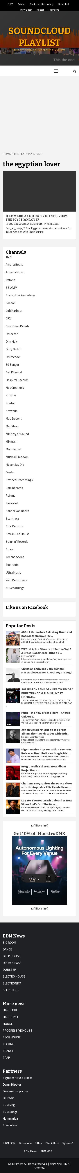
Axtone (21, 3)
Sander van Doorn (17, 511)
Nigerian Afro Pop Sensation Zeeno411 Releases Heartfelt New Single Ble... (47, 751)
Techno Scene (15, 557)
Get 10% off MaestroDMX (39, 833)
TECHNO (8, 1044)
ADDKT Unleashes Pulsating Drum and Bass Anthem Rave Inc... (46, 634)
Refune (10, 496)
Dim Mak (11, 342)
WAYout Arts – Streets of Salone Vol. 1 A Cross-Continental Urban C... (46, 651)
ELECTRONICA (12, 983)
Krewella (11, 411)
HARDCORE (10, 1010)
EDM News (30, 1151)
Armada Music (15, 272)
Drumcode (13, 357)
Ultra (38, 1143)
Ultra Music (13, 573)
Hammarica (10, 1118)
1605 (10, 3)
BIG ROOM (9, 943)
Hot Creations (15, 388)
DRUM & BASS (12, 963)
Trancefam (10, 1125)
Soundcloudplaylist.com (25, 224)
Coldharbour (14, 311)
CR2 (8, 318)
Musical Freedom (17, 457)
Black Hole (52, 1143)
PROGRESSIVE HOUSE (17, 1031)
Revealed (12, 503)
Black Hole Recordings (42, 3)
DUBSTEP (9, 970)
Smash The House (17, 534)
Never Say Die (15, 465)
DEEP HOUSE (11, 956)
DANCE (7, 949)
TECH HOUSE (12, 1037)
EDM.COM (9, 1143)
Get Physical (14, 372)
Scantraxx (12, 519)
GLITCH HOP (11, 990)
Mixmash (11, 442)
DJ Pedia (8, 1098)
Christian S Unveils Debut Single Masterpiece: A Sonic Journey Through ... (46, 672)
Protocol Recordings (19, 480)
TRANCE (8, 1051)
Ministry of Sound (17, 434)
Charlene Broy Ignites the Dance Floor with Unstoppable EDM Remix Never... (46, 785)
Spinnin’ (67, 1143)
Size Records (14, 526)
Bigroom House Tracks (17, 1078)
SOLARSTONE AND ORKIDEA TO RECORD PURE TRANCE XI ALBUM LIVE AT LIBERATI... (47, 693)
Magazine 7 (57, 1164)
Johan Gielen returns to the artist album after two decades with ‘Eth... (45, 731)
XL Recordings (15, 588)
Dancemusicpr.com (15, 1091)
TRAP (6, 1058)
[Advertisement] (39, 112)
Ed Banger (12, 365)
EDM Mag (9, 1105)
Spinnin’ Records (17, 542)
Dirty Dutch (26, 9)
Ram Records (14, 488)
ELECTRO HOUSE (14, 976)
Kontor (40, 9)
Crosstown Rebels (17, 326)
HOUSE (8, 1024)
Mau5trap (12, 426)
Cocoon (10, 303)
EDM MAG (46, 1151)
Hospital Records (17, 380)
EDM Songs (10, 1112)
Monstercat (13, 449)
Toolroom (53, 9)
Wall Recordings (16, 580)
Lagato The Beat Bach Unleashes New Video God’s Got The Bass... (46, 802)
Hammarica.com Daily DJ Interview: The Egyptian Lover (37, 218)
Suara (9, 549)
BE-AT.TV (11, 288)
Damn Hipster (12, 1084)
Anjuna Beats (14, 265)
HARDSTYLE (11, 1017)
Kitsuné (11, 395)
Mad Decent (14, 419)
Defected (63, 3)
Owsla (10, 472)
